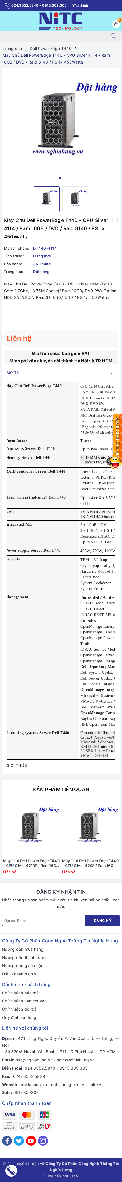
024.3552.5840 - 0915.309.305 (38, 5)
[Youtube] (31, 1141)
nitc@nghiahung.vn (34, 1059)
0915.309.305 (74, 1068)
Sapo (73, 1176)
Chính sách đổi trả (19, 1009)
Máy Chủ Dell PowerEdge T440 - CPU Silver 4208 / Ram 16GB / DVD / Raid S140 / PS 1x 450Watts (90, 863)
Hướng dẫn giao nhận (22, 965)
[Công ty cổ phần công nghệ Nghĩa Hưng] (61, 20)
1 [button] (60, 178)
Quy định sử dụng (19, 1017)
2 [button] (62, 178)
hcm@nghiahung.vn (76, 1059)
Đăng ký (103, 920)
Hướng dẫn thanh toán (23, 957)
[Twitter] (19, 1141)
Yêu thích (80, 5)
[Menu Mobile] (7, 23)
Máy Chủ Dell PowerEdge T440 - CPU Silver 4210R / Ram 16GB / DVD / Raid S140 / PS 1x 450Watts (31, 863)
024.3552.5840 (40, 1068)
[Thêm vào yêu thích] (115, 219)
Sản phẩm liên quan (61, 789)
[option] (61, 125)
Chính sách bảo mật (21, 992)
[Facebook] (7, 1141)
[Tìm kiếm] (113, 36)
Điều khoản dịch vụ (20, 973)
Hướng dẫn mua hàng (23, 949)
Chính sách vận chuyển (24, 1000)
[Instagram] (43, 1141)
